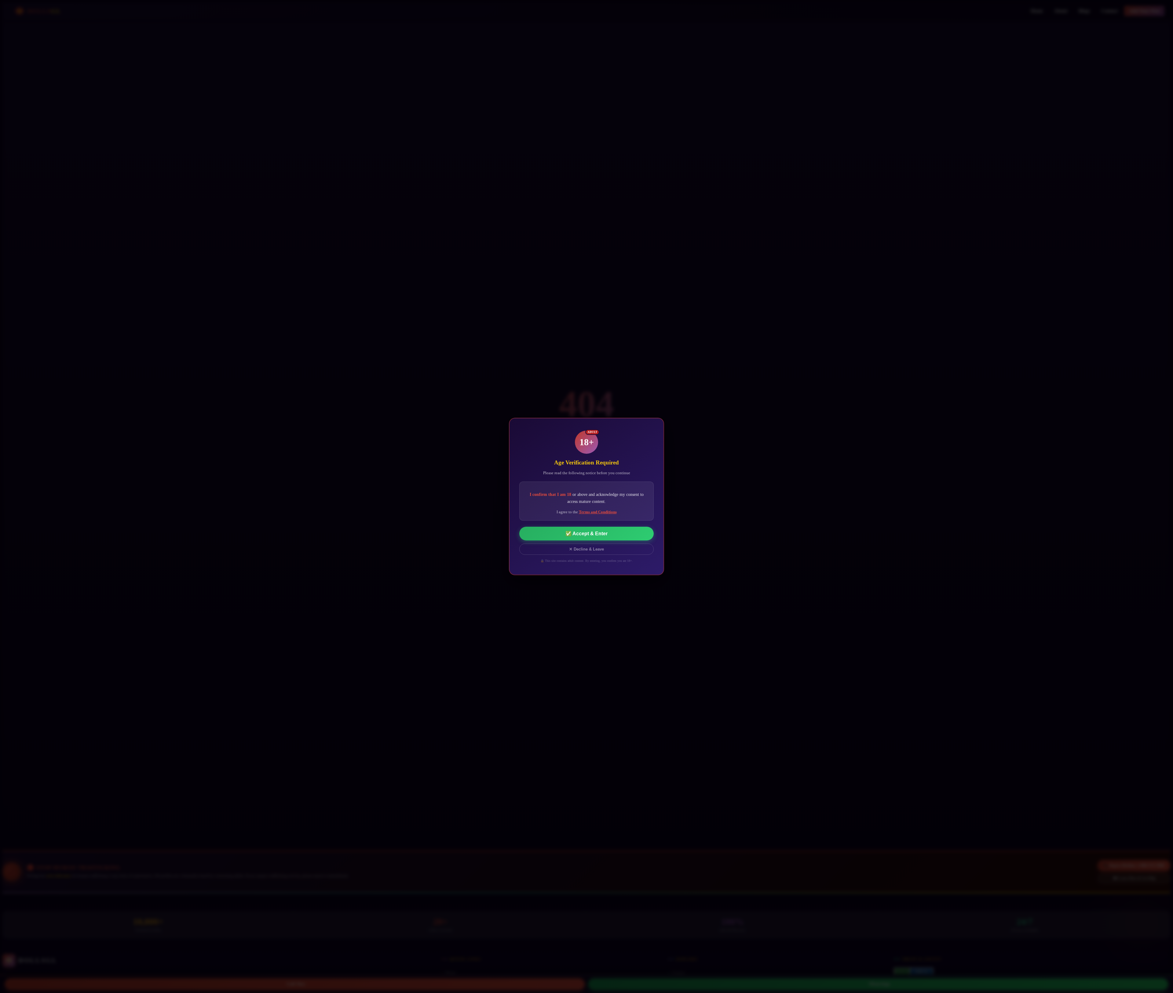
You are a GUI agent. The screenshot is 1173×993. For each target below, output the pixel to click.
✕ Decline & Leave (586, 549)
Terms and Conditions (598, 512)
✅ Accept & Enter (586, 533)
